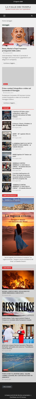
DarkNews (13, 397)
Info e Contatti (7, 387)
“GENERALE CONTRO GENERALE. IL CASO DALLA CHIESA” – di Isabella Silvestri (6, 187)
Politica (5, 287)
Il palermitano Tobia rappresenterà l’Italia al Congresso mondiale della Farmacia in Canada (18, 306)
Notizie (5, 84)
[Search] (31, 15)
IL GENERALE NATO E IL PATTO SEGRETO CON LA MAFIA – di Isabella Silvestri (6, 146)
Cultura (5, 341)
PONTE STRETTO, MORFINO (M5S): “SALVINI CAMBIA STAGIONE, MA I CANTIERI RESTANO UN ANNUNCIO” (18, 362)
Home (4, 21)
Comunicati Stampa (8, 44)
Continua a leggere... (9, 63)
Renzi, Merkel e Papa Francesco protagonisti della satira (18, 36)
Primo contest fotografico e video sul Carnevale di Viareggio (18, 76)
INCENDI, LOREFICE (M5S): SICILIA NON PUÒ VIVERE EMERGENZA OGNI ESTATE (18, 279)
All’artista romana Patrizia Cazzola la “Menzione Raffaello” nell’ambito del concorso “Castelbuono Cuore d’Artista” (18, 333)
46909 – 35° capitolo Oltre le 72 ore (6, 135)
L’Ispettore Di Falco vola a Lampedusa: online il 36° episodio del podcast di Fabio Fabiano (6, 115)
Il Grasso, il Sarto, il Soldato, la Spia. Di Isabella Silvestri (6, 125)
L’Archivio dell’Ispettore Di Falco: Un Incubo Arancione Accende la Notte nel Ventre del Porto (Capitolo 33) (6, 177)
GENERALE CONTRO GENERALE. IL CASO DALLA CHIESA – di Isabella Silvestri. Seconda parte (6, 166)
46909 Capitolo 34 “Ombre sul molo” (6, 156)
